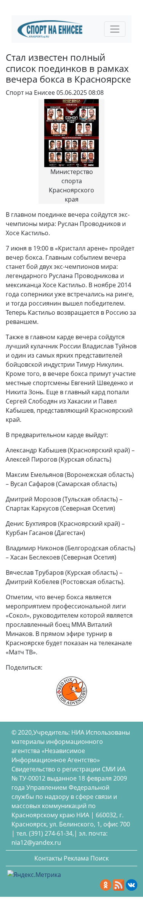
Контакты (48, 858)
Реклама (76, 858)
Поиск (99, 858)
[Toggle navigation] (114, 29)
